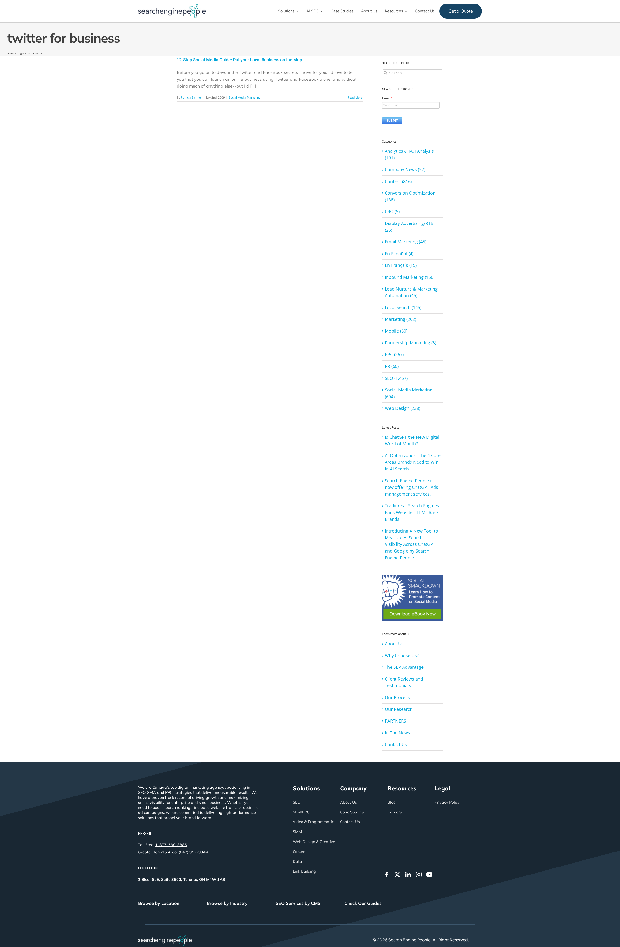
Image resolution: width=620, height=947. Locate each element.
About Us (394, 643)
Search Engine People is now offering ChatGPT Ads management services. (411, 487)
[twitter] (397, 874)
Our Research (398, 709)
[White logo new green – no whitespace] (165, 936)
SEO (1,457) (396, 378)
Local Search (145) (403, 307)
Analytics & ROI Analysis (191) (409, 154)
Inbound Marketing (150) (409, 277)
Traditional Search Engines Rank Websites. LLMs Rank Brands (412, 512)
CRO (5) (392, 211)
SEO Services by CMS (298, 903)
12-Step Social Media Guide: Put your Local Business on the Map (239, 59)
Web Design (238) (402, 408)
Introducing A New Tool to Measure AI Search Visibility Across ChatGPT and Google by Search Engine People (411, 544)
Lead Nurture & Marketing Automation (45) (411, 292)
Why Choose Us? (402, 655)
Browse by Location (158, 903)
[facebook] (387, 874)
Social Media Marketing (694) (408, 393)
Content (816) (398, 181)
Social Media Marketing (245, 97)
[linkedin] (408, 874)
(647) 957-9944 (193, 852)
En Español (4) (399, 253)
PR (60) (392, 366)
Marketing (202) (400, 319)
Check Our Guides (362, 903)
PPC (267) (394, 354)
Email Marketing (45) (405, 242)
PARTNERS (395, 721)
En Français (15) (401, 265)
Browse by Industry (227, 903)
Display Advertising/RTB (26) (409, 226)
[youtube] (429, 874)
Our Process (397, 697)
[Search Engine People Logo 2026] (172, 6)
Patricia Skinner (191, 97)
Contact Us (396, 744)
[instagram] (419, 874)
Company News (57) (405, 169)
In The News (397, 733)
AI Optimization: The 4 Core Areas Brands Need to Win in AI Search (413, 462)
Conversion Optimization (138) (410, 196)
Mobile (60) (396, 331)
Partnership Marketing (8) (410, 343)
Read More (355, 97)
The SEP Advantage (404, 667)
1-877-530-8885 (171, 844)
